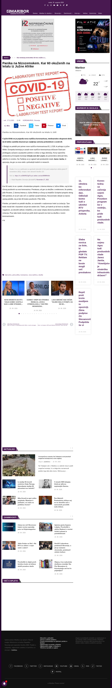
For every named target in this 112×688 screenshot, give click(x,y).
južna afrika (16, 275)
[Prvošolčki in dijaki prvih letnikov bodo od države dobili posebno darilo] (9, 564)
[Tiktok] (63, 5)
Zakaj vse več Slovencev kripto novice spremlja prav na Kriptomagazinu (27, 527)
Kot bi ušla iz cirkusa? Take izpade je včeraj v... (92, 124)
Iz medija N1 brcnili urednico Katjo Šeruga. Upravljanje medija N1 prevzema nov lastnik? (26, 485)
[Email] (57, 5)
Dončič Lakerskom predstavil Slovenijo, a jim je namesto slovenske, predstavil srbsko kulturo (62, 548)
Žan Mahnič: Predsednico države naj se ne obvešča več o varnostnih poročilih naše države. (63, 502)
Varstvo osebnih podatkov (48, 639)
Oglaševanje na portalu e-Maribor (50, 644)
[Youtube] (54, 5)
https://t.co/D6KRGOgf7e (23, 176)
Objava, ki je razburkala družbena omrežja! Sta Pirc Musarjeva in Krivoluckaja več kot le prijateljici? (63, 566)
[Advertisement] (37, 250)
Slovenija (58, 13)
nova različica (33, 275)
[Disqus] (37, 357)
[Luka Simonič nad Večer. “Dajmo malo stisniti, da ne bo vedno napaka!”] (62, 288)
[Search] (104, 22)
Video (100, 13)
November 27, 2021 (42, 179)
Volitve (85, 13)
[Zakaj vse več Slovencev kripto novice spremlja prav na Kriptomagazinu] (9, 527)
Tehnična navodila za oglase (49, 648)
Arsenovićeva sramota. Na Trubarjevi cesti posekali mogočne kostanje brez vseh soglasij (54, 457)
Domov (35, 13)
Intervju (77, 13)
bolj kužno (8, 275)
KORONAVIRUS (28, 120)
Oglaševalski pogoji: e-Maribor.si (50, 646)
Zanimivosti (67, 13)
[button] (13, 57)
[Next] (72, 448)
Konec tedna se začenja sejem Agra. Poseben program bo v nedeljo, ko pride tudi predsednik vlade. (103, 201)
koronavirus (24, 275)
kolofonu (14, 650)
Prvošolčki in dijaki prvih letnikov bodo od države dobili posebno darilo (27, 564)
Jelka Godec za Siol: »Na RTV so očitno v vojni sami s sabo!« (27, 546)
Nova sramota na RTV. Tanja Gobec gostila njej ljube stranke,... (13, 302)
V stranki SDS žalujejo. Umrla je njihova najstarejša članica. (62, 484)
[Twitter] (48, 5)
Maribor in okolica (45, 13)
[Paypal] (66, 5)
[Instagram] (51, 5)
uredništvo (47, 462)
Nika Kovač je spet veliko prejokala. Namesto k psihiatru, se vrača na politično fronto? (27, 501)
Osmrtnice (92, 13)
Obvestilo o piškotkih (46, 638)
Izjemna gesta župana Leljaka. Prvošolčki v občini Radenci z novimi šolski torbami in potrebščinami (63, 529)
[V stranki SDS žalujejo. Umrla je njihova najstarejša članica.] (45, 484)
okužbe (40, 275)
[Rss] (60, 5)
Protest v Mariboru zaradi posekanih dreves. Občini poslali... (35, 57)
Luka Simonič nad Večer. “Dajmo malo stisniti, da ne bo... (62, 302)
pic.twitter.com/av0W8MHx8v (40, 176)
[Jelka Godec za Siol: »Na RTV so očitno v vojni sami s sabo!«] (9, 545)
